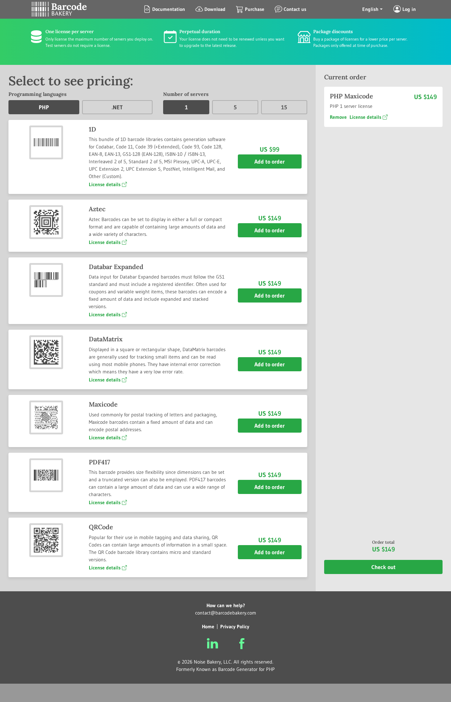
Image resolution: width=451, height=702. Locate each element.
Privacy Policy (234, 626)
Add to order (269, 161)
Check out (383, 567)
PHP (44, 107)
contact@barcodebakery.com (225, 613)
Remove (338, 117)
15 (284, 107)
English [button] (370, 9)
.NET (117, 107)
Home (208, 626)
